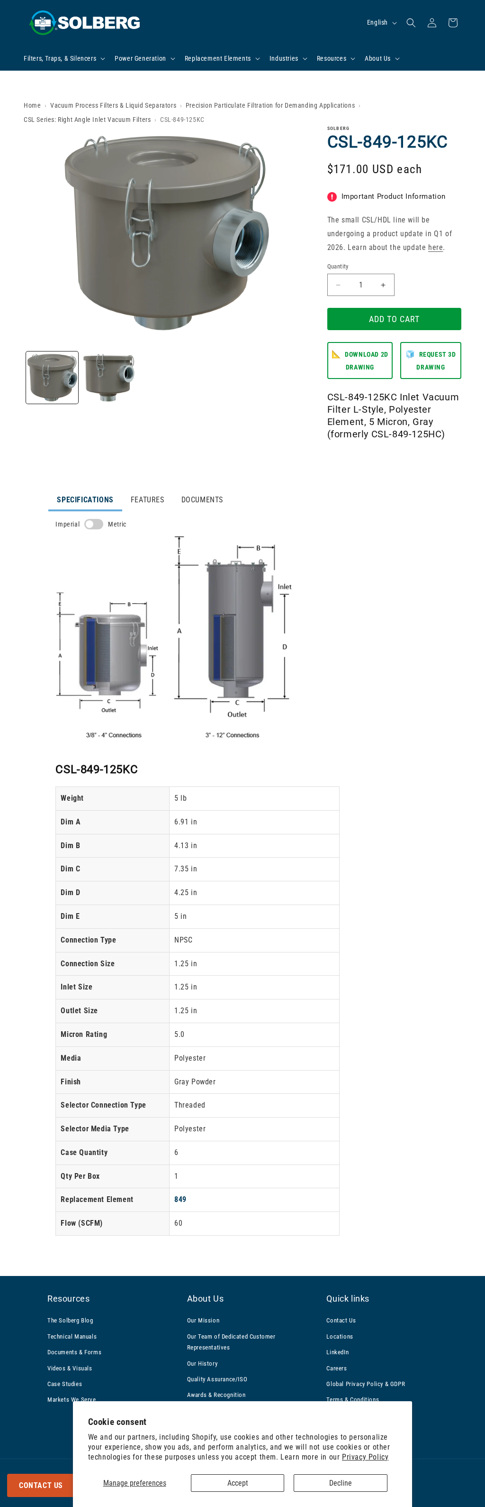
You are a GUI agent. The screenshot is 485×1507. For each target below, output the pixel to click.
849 (180, 1199)
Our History (202, 1363)
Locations (339, 1336)
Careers (336, 1368)
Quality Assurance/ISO (217, 1379)
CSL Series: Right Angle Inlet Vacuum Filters (87, 119)
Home (32, 105)
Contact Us (41, 1485)
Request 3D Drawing (430, 360)
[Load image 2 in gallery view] (109, 377)
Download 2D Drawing (360, 360)
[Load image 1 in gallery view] (52, 377)
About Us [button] (205, 1299)
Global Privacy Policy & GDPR (365, 1383)
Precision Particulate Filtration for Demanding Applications (270, 105)
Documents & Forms (74, 1352)
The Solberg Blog (70, 1320)
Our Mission (203, 1320)
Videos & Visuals (69, 1368)
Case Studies (64, 1383)
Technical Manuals (72, 1336)
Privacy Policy (365, 1456)
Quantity (338, 266)
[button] (63, 58)
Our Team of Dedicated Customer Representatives (231, 1342)
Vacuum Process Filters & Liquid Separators (113, 105)
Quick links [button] (347, 1299)
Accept (237, 1483)
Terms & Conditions (352, 1399)
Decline (340, 1483)
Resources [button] (68, 1299)
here (435, 247)
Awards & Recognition (216, 1394)
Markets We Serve (71, 1399)
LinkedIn (337, 1352)
